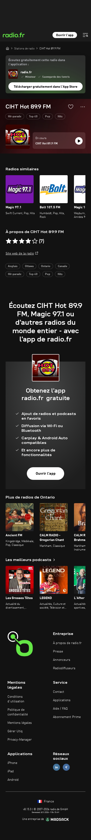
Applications (61, 700)
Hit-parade (14, 116)
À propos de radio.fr (67, 643)
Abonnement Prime (67, 717)
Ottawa (29, 266)
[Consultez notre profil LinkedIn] (56, 767)
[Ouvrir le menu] (85, 35)
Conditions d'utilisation (15, 699)
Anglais (13, 266)
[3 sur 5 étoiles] (21, 241)
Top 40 (33, 116)
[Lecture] (79, 141)
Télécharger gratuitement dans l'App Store (45, 86)
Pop (47, 116)
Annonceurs (61, 660)
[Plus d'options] (82, 107)
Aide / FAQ (60, 708)
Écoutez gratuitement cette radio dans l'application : (36, 62)
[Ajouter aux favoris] (70, 106)
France (48, 801)
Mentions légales (19, 723)
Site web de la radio (20, 253)
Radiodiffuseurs (64, 668)
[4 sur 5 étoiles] (28, 241)
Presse (58, 651)
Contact (58, 692)
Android (13, 779)
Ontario (45, 266)
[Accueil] (7, 48)
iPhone (12, 763)
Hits (60, 116)
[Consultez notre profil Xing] (66, 767)
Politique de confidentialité (17, 712)
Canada (62, 266)
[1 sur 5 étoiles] (8, 241)
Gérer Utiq (15, 731)
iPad (10, 771)
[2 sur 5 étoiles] (15, 241)
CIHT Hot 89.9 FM (46, 143)
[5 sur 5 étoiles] (35, 241)
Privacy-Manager (19, 739)
